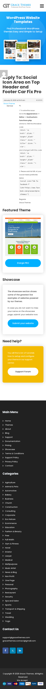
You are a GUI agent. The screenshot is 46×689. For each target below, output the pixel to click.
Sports (8, 604)
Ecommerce (11, 523)
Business (9, 498)
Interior (8, 551)
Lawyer (8, 556)
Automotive (10, 490)
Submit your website (23, 323)
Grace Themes (27, 673)
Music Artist (10, 568)
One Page (10, 580)
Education (10, 527)
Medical (8, 560)
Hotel (7, 547)
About (8, 429)
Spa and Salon (12, 600)
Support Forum (23, 371)
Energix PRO (23, 263)
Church (8, 503)
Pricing (8, 445)
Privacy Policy (11, 461)
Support (9, 437)
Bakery (8, 494)
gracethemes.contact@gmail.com (19, 640)
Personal (9, 584)
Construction (11, 507)
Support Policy (12, 457)
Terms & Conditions (14, 453)
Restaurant (10, 592)
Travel (8, 613)
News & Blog (11, 572)
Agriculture (10, 482)
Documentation (12, 441)
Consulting (10, 511)
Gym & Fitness (12, 543)
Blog (7, 433)
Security (9, 596)
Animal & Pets (11, 486)
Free (7, 535)
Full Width (9, 539)
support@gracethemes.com (16, 637)
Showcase (10, 449)
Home (8, 420)
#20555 (39, 100)
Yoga (7, 621)
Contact (9, 465)
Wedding (9, 617)
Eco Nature (10, 519)
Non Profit (9, 576)
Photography (11, 588)
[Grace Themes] (17, 6)
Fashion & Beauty (13, 531)
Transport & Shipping (15, 609)
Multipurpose (11, 564)
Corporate (10, 515)
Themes (9, 425)
